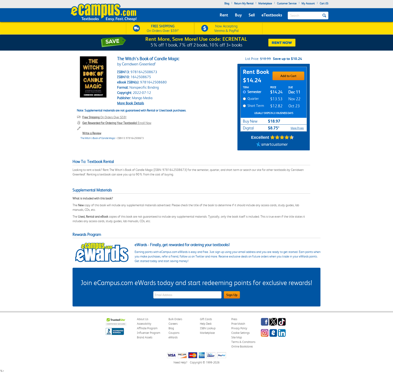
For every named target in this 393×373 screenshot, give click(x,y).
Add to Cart (288, 76)
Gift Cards (206, 319)
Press (234, 319)
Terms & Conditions (243, 342)
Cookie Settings (240, 332)
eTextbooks (272, 15)
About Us (142, 319)
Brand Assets (144, 337)
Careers (173, 323)
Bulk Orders (175, 319)
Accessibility (144, 323)
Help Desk (206, 323)
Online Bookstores (242, 346)
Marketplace (265, 3)
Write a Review (91, 133)
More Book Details (130, 103)
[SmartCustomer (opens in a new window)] (272, 144)
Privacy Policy (239, 328)
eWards (173, 337)
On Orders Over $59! (104, 117)
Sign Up (231, 295)
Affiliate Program (147, 328)
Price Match (238, 323)
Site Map (236, 337)
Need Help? (180, 362)
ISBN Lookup (208, 328)
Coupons (174, 332)
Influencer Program (148, 332)
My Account (308, 3)
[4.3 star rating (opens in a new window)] (282, 137)
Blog (226, 3)
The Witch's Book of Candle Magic (98, 138)
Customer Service (287, 3)
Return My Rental (243, 3)
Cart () (324, 3)
